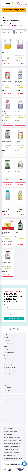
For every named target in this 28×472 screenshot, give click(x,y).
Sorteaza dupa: (6, 31)
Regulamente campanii (9, 382)
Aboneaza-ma (14, 318)
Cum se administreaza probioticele (12, 443)
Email (5, 311)
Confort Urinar (7, 423)
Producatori (6, 417)
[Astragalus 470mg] (8, 165)
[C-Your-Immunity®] (20, 44)
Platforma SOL (7, 373)
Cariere (5, 361)
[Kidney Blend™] (8, 195)
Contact (6, 379)
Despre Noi (6, 337)
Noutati (5, 346)
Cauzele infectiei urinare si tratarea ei (12, 440)
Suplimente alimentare (9, 402)
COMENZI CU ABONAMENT (9, 367)
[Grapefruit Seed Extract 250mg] (20, 75)
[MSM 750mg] (20, 105)
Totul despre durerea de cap (10, 431)
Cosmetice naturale (8, 411)
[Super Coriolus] (20, 165)
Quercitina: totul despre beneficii (11, 449)
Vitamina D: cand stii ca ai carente (12, 437)
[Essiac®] (20, 226)
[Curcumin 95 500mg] (20, 135)
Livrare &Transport (8, 376)
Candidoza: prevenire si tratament (12, 446)
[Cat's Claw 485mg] (8, 135)
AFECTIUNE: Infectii (17, 26)
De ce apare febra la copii (10, 455)
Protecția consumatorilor (9, 370)
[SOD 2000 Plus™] (20, 195)
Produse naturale (8, 420)
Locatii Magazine (8, 349)
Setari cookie (7, 390)
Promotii (5, 414)
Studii (5, 358)
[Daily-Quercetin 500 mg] (8, 44)
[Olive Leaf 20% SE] (8, 256)
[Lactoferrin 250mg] (8, 75)
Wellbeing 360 (7, 340)
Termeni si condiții (8, 364)
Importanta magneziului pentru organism (13, 458)
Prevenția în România (9, 343)
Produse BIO (6, 405)
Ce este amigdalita (8, 434)
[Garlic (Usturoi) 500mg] (8, 105)
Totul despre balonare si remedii (11, 452)
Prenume (7, 305)
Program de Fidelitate (9, 352)
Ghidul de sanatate (8, 355)
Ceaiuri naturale (7, 408)
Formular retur (7, 399)
